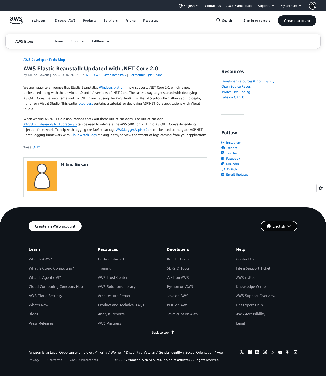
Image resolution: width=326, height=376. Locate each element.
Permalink (137, 75)
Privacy (34, 360)
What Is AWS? (40, 259)
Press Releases (41, 323)
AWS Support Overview (255, 295)
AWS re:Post (246, 277)
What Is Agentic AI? (45, 277)
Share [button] (157, 75)
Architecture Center (114, 295)
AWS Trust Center (112, 277)
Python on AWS (180, 286)
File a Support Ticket (253, 268)
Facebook (232, 158)
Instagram (233, 142)
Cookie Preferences (84, 360)
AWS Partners (109, 323)
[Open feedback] (320, 188)
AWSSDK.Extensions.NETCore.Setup (50, 124)
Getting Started (111, 259)
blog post (86, 103)
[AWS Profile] (312, 6)
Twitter (231, 153)
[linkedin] (257, 352)
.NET (36, 147)
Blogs (33, 314)
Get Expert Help (249, 304)
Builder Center (179, 259)
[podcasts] (288, 352)
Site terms (54, 360)
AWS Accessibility (250, 314)
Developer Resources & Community (247, 81)
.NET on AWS (178, 277)
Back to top (160, 332)
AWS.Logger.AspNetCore (134, 129)
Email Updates (236, 174)
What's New (38, 304)
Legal (240, 323)
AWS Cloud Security (45, 295)
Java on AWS (177, 295)
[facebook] (250, 352)
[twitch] (272, 352)
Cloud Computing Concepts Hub (56, 286)
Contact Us (245, 259)
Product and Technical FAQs (121, 304)
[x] (242, 352)
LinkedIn (232, 164)
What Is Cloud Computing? (51, 268)
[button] (65, 20)
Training (104, 268)
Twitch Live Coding (235, 92)
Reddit (231, 148)
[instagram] (265, 352)
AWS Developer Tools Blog (44, 60)
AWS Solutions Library (117, 286)
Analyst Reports (111, 314)
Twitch (231, 169)
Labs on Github (232, 97)
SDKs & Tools (178, 268)
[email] (295, 352)
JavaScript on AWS (182, 314)
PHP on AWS (177, 304)
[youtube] (280, 352)
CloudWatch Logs (84, 135)
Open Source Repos (236, 86)
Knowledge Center (251, 286)
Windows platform (113, 87)
